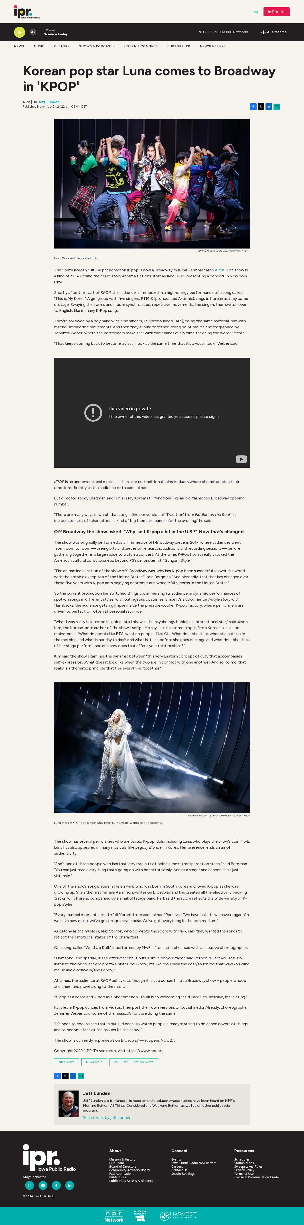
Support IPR (179, 46)
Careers (177, 1166)
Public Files (117, 1177)
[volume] (33, 32)
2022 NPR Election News (134, 1062)
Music (39, 46)
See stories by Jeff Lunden (107, 1117)
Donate (279, 11)
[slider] (40, 32)
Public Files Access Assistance (131, 1181)
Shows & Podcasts (97, 46)
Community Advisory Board (129, 1170)
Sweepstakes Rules (248, 1166)
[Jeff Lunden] (69, 1104)
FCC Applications (121, 1173)
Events (176, 1159)
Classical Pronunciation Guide (256, 1177)
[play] (19, 32)
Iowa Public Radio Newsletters (194, 1163)
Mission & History (122, 1159)
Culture (62, 46)
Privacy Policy (244, 1170)
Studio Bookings (183, 1173)
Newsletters (213, 46)
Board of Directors (122, 1166)
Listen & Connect (141, 46)
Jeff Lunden (49, 102)
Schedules (242, 1159)
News (19, 46)
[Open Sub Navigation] (27, 46)
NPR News (67, 1062)
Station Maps (244, 1163)
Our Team (116, 1163)
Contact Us (179, 1170)
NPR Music (94, 1062)
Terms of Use (244, 1173)
